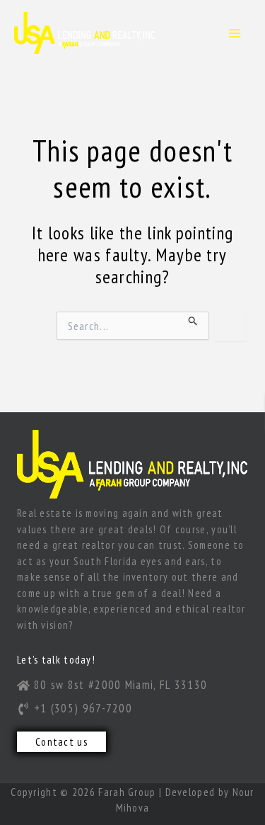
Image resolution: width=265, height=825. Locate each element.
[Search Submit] (193, 319)
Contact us (61, 742)
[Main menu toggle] (235, 33)
